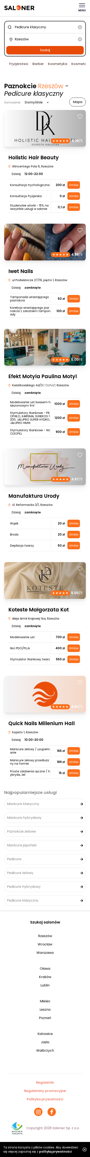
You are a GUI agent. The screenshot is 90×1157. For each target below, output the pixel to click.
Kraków (45, 977)
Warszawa (45, 952)
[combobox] (45, 27)
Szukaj (45, 50)
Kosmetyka (57, 63)
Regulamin (45, 1082)
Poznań (45, 1017)
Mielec (45, 1001)
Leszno (45, 1009)
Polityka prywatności (45, 1099)
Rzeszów (45, 936)
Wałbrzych (45, 1050)
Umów (73, 185)
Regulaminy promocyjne (45, 1090)
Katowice (45, 1033)
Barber (38, 63)
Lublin (45, 985)
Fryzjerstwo (18, 63)
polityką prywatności (55, 1151)
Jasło (45, 1042)
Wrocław (45, 944)
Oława (45, 968)
